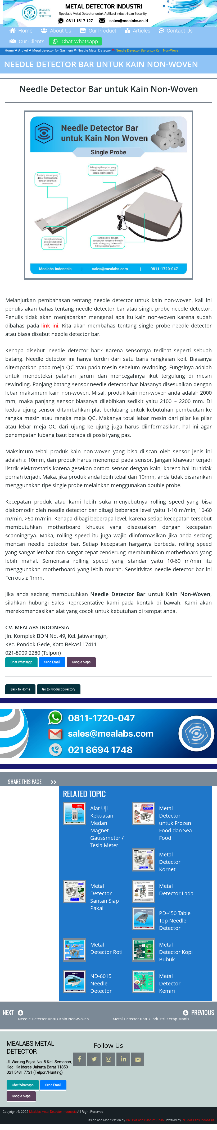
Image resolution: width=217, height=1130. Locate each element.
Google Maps (81, 662)
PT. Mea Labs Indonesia (198, 1120)
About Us (60, 30)
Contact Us (180, 30)
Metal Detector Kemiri (169, 983)
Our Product (102, 30)
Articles (141, 30)
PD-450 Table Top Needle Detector (175, 920)
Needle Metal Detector (94, 50)
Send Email (52, 662)
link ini (49, 325)
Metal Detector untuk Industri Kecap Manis (151, 1018)
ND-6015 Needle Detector (101, 983)
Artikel (23, 50)
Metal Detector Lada (176, 889)
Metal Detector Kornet (169, 862)
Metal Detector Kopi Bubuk (176, 952)
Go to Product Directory (58, 689)
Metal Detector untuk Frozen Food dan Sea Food (175, 823)
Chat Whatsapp (80, 41)
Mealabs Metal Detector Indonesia (52, 1111)
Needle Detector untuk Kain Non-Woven (53, 1018)
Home (25, 30)
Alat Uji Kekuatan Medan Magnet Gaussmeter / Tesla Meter (107, 827)
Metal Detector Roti (106, 948)
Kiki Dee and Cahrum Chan (145, 1120)
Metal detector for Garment (52, 50)
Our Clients (31, 41)
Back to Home (20, 689)
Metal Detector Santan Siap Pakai (104, 897)
